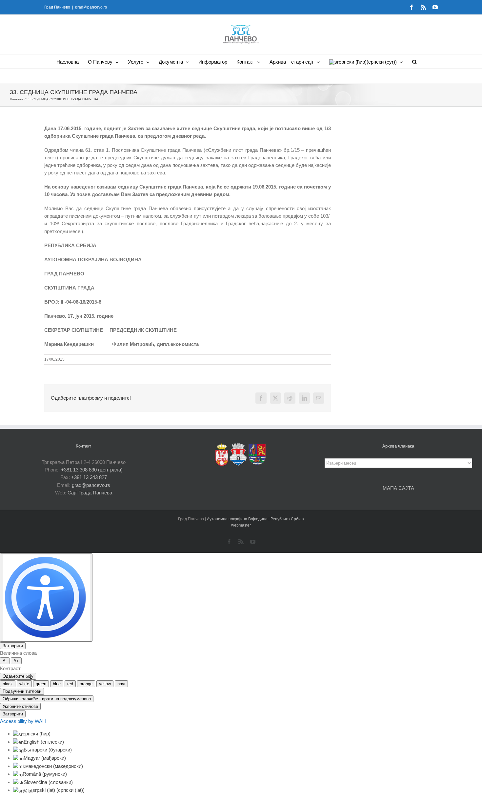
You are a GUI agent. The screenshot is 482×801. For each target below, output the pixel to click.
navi (121, 683)
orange (86, 683)
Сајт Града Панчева (90, 492)
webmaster (241, 525)
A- (5, 660)
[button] (414, 61)
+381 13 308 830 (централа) (92, 469)
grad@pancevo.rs (91, 7)
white (24, 683)
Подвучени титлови (22, 691)
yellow (105, 683)
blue (57, 683)
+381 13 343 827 (89, 477)
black (8, 683)
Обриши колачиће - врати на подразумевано (47, 698)
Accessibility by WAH (23, 721)
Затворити (13, 645)
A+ (16, 660)
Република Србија (287, 519)
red (70, 683)
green (41, 683)
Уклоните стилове (20, 706)
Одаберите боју (18, 676)
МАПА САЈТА (398, 488)
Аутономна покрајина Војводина (238, 519)
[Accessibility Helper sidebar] (46, 597)
